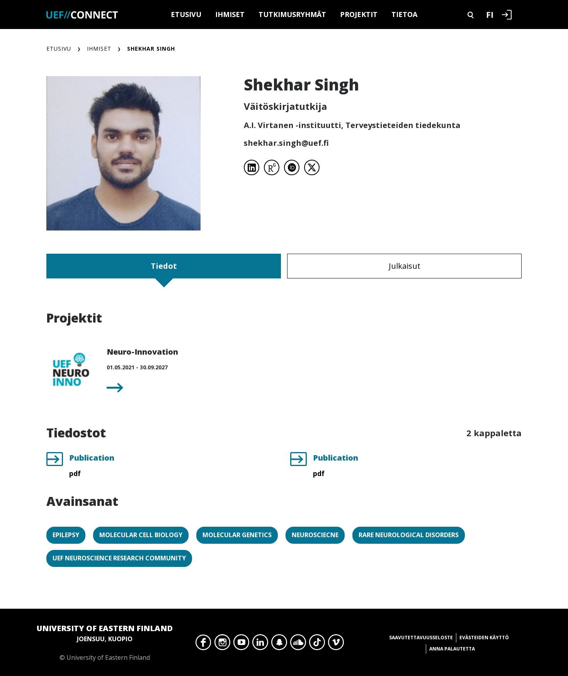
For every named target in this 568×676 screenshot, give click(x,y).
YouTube (241, 644)
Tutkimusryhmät (292, 14)
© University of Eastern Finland (105, 642)
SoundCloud (298, 644)
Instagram (222, 644)
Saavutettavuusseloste (421, 637)
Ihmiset (230, 14)
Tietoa (404, 14)
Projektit (359, 14)
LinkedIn (260, 644)
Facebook (203, 644)
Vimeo (336, 644)
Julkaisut (404, 266)
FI (489, 14)
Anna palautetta (452, 648)
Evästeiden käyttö (484, 637)
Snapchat (279, 644)
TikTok (317, 644)
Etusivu (186, 14)
